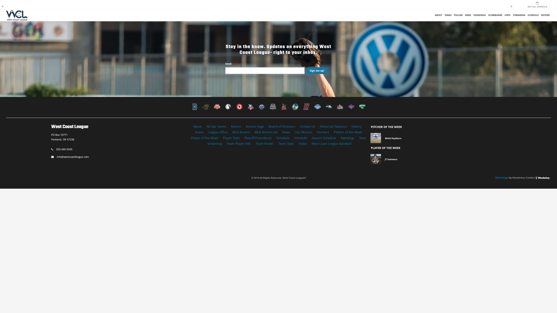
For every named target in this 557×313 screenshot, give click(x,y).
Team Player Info (239, 143)
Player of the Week (204, 138)
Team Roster (265, 143)
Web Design (501, 177)
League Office (218, 132)
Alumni (236, 126)
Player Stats (231, 138)
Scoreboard (495, 15)
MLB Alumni (241, 132)
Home (199, 132)
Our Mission (303, 132)
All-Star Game (216, 126)
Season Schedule (324, 138)
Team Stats (286, 143)
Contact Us (307, 126)
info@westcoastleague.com (73, 156)
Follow (458, 15)
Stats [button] (507, 15)
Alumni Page (255, 126)
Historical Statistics (333, 126)
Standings (479, 15)
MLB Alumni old (266, 132)
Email (233, 63)
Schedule (282, 138)
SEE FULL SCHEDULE (537, 7)
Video (303, 143)
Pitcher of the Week (348, 132)
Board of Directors (281, 126)
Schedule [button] (533, 15)
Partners (323, 132)
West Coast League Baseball (331, 143)
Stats (362, 138)
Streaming (519, 15)
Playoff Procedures (258, 138)
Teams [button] (448, 15)
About (438, 15)
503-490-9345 (64, 149)
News (468, 15)
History (545, 15)
